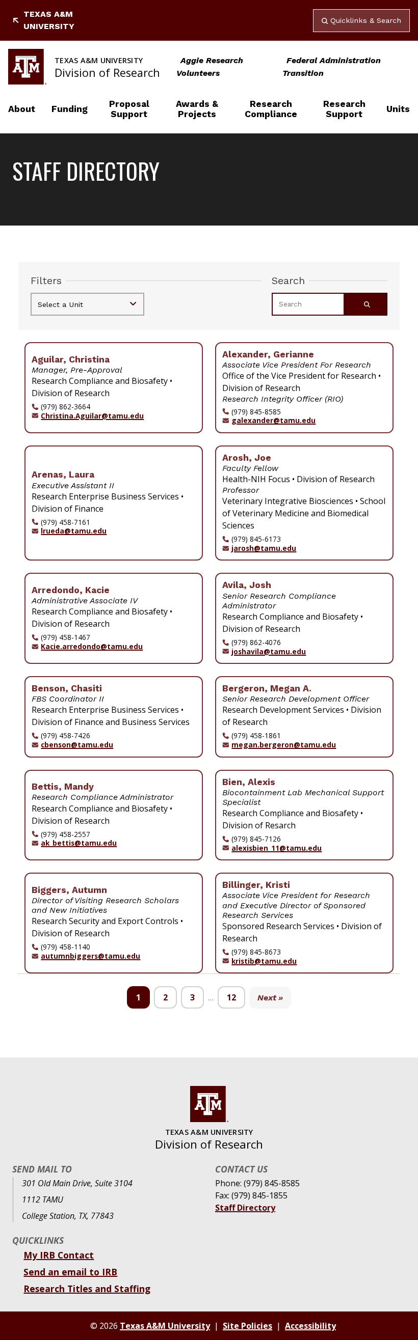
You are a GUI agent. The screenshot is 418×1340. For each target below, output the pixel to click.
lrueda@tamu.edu (74, 531)
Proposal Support (129, 109)
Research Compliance (271, 109)
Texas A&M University (48, 20)
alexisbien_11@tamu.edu (276, 848)
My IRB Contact (58, 1255)
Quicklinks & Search (365, 20)
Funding (69, 109)
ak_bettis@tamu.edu (79, 843)
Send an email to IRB (70, 1272)
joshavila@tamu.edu (268, 651)
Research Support (344, 109)
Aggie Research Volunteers (209, 66)
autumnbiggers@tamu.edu (90, 956)
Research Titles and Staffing (86, 1288)
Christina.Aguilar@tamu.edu (92, 416)
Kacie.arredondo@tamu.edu (92, 646)
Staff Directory (245, 1207)
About (21, 109)
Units (398, 109)
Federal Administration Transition (331, 66)
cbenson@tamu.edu (77, 744)
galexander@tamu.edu (273, 420)
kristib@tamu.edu (264, 961)
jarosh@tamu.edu (263, 548)
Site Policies (247, 1325)
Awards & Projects (197, 109)
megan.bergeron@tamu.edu (283, 744)
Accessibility (310, 1325)
